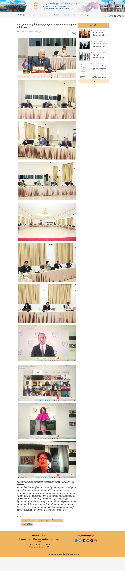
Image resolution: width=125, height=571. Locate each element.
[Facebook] (110, 16)
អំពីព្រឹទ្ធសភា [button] (32, 15)
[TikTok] (115, 16)
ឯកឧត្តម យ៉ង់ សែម (27, 524)
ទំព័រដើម (22, 15)
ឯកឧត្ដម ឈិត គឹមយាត (28, 520)
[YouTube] (118, 16)
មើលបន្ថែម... (94, 81)
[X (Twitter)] (120, 16)
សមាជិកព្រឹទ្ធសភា (56, 15)
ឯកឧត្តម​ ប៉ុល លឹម (56, 520)
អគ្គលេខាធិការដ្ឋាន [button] (69, 15)
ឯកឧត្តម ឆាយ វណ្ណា (43, 520)
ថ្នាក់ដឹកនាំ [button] (43, 15)
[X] (91, 540)
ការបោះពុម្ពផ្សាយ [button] (85, 15)
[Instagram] (123, 16)
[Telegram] (112, 16)
